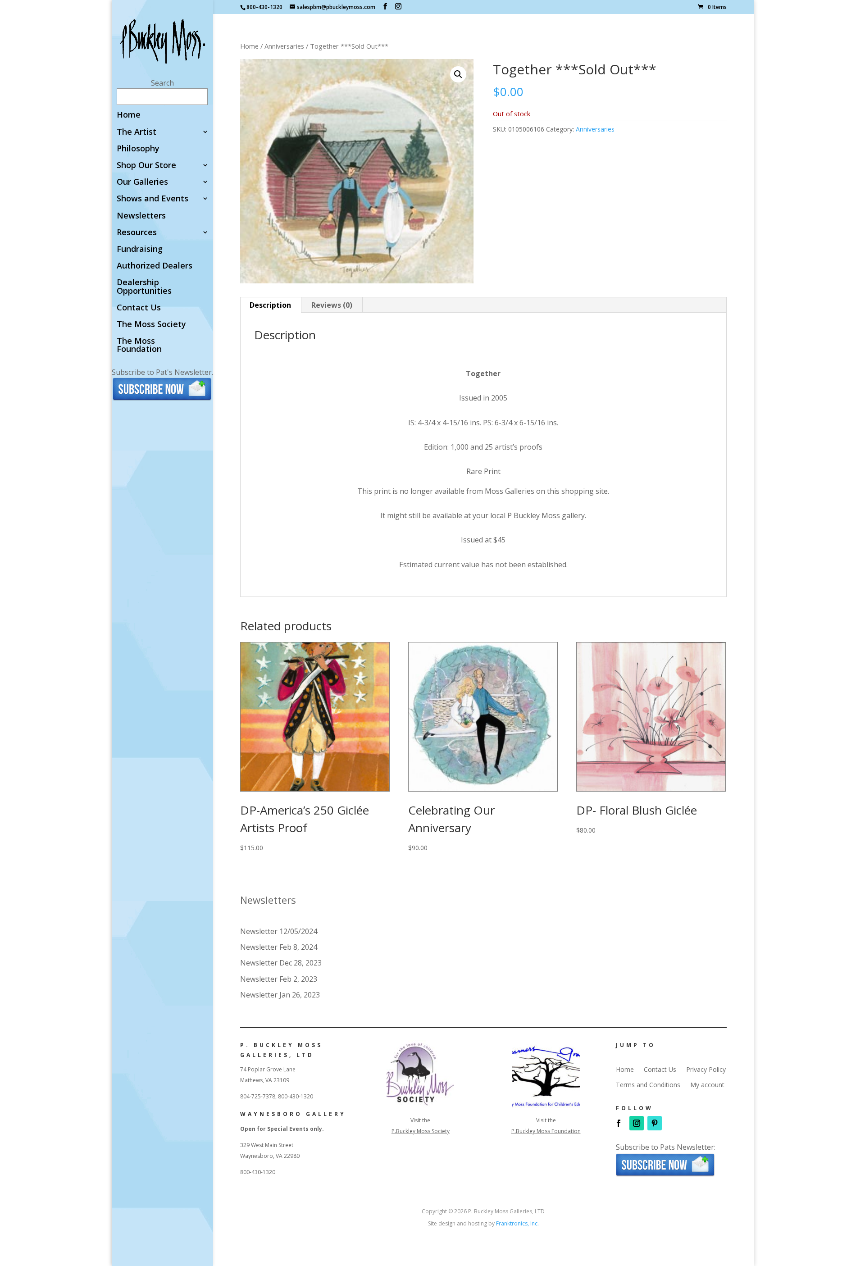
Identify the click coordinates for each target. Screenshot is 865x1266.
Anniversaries (284, 45)
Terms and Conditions (648, 1085)
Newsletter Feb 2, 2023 (278, 979)
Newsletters (141, 216)
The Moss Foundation (139, 345)
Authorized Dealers (154, 266)
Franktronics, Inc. (517, 1223)
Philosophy (138, 149)
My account (707, 1085)
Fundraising (140, 249)
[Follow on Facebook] (618, 1123)
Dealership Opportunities (144, 287)
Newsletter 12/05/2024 (278, 931)
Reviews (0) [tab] (331, 305)
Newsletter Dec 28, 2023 (281, 963)
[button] (458, 74)
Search (162, 83)
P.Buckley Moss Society (421, 1131)
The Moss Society (151, 324)
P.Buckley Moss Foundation (546, 1131)
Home (129, 115)
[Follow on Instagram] (636, 1123)
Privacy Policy (706, 1070)
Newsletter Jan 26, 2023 (280, 995)
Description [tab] (270, 305)
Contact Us (139, 308)
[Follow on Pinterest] (654, 1123)
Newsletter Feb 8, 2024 (278, 947)
